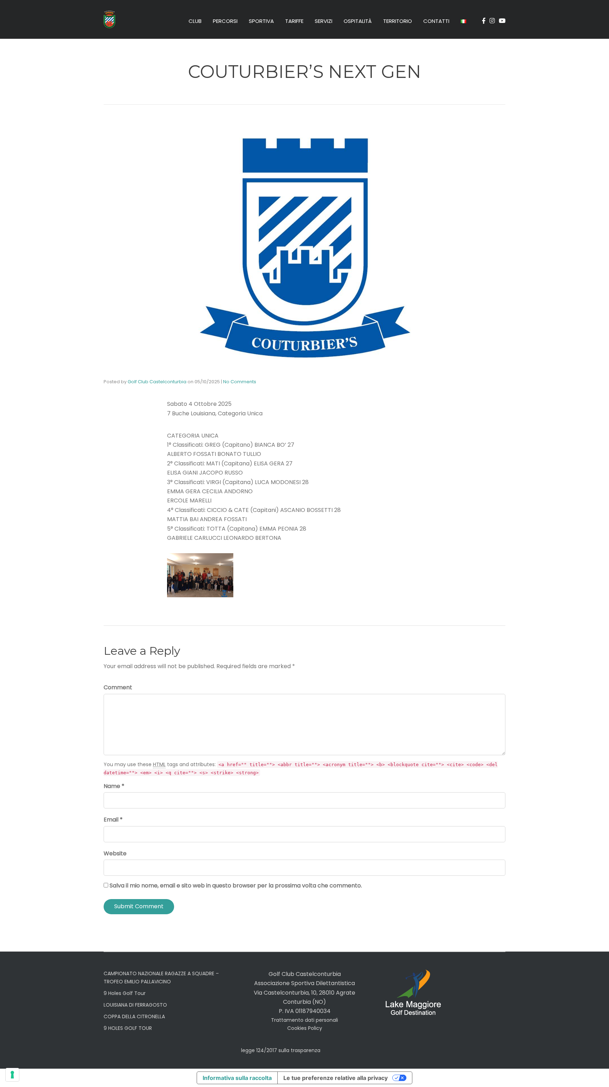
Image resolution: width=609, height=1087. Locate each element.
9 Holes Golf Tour (125, 993)
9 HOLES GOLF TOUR (128, 1028)
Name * (114, 786)
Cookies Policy (304, 1028)
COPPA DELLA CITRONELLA (134, 1016)
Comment (118, 687)
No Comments (239, 381)
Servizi (323, 21)
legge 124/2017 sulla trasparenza (280, 1050)
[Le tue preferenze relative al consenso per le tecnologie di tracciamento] (12, 1074)
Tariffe (294, 21)
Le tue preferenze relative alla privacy (335, 1077)
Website (115, 853)
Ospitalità (358, 21)
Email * (113, 820)
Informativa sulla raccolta (237, 1077)
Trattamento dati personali (304, 1020)
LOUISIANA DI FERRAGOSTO (135, 1004)
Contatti (436, 21)
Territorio (397, 21)
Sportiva (261, 21)
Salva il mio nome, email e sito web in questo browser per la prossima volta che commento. (236, 885)
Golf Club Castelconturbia (157, 381)
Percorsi (225, 21)
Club (195, 21)
